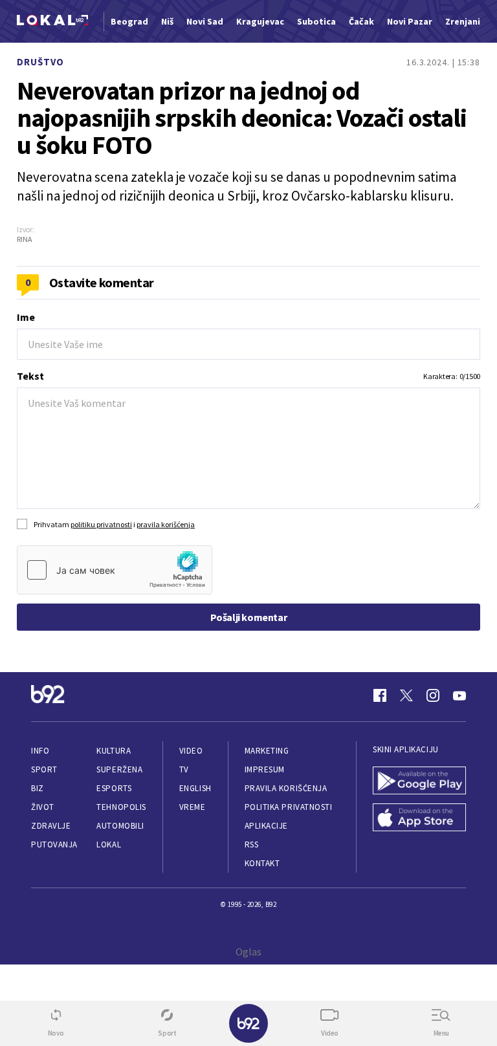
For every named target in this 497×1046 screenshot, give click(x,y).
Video (191, 750)
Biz (37, 788)
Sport (44, 769)
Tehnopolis (121, 806)
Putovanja (54, 844)
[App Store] (419, 818)
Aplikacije (266, 825)
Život (42, 806)
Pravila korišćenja (286, 788)
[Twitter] (406, 695)
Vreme (192, 806)
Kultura (113, 750)
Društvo (40, 62)
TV (184, 769)
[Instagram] (432, 695)
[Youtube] (459, 695)
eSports (113, 788)
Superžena (119, 769)
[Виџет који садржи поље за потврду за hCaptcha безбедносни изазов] (114, 569)
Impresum (265, 769)
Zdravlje (51, 825)
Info (40, 750)
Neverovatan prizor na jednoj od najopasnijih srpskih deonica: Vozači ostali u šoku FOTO (242, 117)
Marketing (267, 750)
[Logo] (52, 21)
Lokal (108, 844)
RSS (252, 844)
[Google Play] (419, 782)
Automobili (120, 825)
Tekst (30, 375)
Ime (26, 317)
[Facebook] (379, 695)
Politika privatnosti (289, 806)
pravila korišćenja (166, 524)
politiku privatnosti (101, 524)
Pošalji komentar (248, 617)
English (195, 788)
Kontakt (262, 863)
